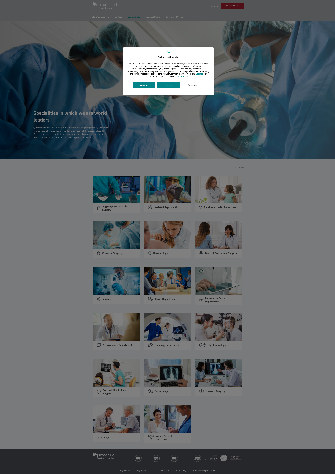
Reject (168, 85)
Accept (144, 85)
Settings (192, 85)
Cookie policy (182, 76)
